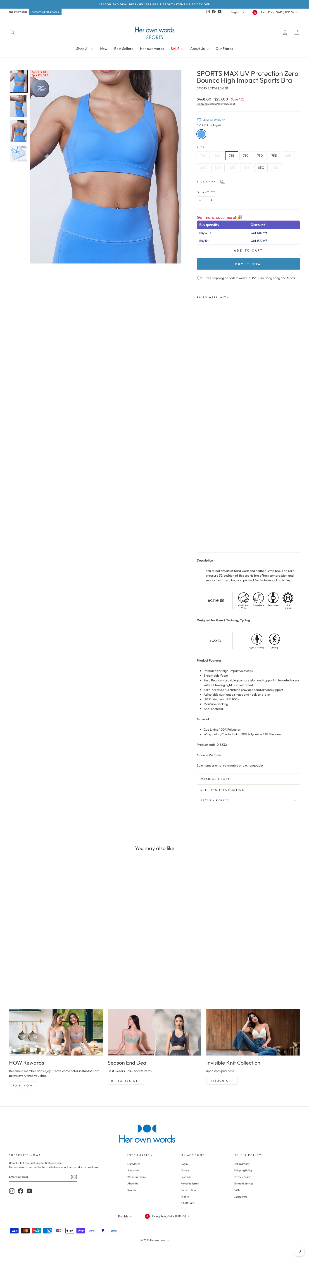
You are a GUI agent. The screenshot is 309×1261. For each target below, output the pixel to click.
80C (203, 167)
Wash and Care (215, 779)
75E (274, 156)
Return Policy (215, 800)
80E (232, 167)
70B (203, 156)
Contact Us (240, 1196)
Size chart (133, 1170)
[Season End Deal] (154, 1032)
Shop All (83, 48)
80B (288, 156)
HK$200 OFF (222, 1080)
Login (184, 1163)
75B (231, 156)
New (103, 48)
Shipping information (222, 789)
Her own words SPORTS (45, 11)
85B (247, 167)
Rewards (186, 1177)
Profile (185, 1196)
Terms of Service (243, 1183)
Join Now (22, 1085)
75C (246, 156)
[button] (19, 81)
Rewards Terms (190, 1183)
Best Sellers (123, 48)
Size (201, 147)
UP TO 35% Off (126, 1080)
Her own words (18, 11)
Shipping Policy (243, 1170)
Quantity (206, 192)
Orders (185, 1170)
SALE (175, 48)
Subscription (188, 1190)
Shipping (202, 103)
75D (260, 156)
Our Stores (224, 48)
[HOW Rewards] (56, 1032)
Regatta (201, 134)
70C (217, 156)
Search (131, 1190)
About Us (197, 48)
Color (209, 125)
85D (275, 167)
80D (218, 167)
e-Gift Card (188, 1203)
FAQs (237, 1190)
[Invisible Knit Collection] (253, 1032)
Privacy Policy (242, 1177)
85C (261, 167)
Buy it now (248, 264)
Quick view (43, 945)
